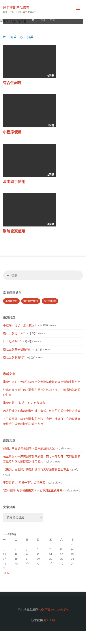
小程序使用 (12, 132)
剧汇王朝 (49, 620)
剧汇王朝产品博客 (16, 8)
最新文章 (9, 374)
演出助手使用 (14, 182)
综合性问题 (12, 83)
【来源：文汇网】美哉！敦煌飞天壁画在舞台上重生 (36, 469)
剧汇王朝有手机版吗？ (17, 349)
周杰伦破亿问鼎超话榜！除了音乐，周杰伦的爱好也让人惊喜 (41, 410)
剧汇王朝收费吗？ (14, 357)
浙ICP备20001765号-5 (54, 609)
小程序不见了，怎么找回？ (20, 325)
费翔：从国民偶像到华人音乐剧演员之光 (29, 448)
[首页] (33, 20)
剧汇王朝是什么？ (14, 333)
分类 (30, 37)
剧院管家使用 (14, 231)
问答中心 (16, 37)
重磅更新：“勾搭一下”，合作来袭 (24, 403)
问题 (42, 19)
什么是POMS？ (12, 341)
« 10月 (7, 572)
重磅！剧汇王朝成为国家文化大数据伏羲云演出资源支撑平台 (41, 382)
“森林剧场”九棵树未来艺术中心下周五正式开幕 (32, 490)
